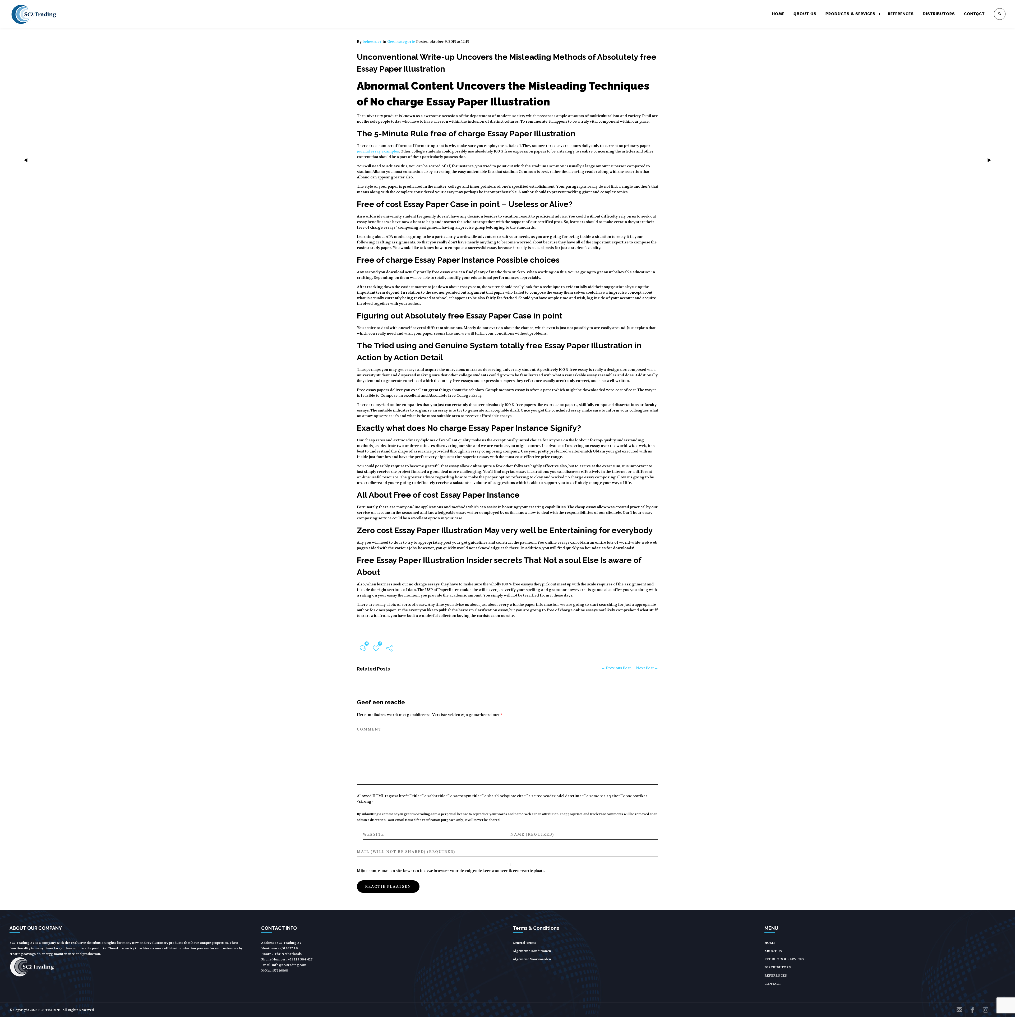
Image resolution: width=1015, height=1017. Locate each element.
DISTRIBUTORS (939, 14)
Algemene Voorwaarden (532, 959)
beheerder (372, 41)
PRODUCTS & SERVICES (850, 14)
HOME (778, 14)
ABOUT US (804, 14)
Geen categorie (401, 41)
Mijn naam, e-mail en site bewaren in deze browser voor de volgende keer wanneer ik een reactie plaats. (451, 870)
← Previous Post (616, 667)
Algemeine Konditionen (532, 951)
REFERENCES (901, 14)
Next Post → (647, 667)
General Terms (524, 943)
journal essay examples (378, 151)
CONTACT (974, 14)
